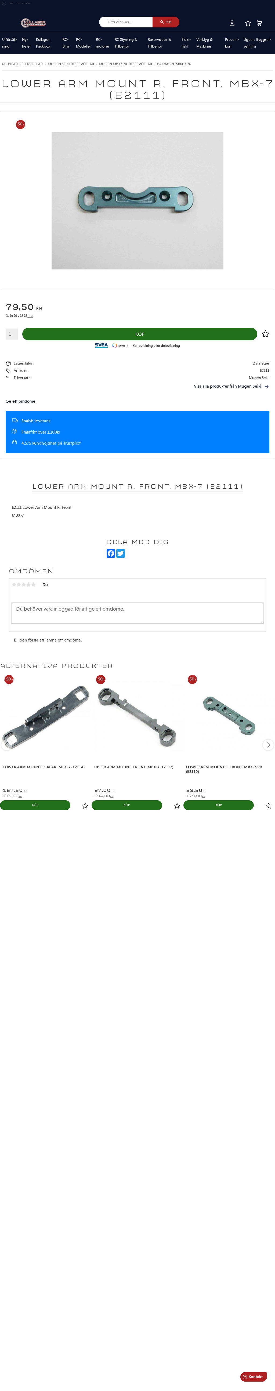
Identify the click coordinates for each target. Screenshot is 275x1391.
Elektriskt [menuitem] (186, 43)
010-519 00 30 (22, 3)
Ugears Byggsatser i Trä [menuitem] (257, 43)
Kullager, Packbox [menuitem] (43, 43)
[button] (248, 23)
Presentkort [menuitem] (232, 43)
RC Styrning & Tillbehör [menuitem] (126, 43)
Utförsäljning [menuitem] (9, 43)
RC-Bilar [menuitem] (66, 43)
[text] (137, 308)
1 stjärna (14, 584)
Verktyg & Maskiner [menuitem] (204, 43)
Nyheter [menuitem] (26, 43)
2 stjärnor (18, 584)
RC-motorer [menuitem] (102, 43)
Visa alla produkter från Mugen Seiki (227, 386)
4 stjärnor (28, 584)
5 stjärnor (33, 584)
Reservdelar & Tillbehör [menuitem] (159, 43)
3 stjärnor (23, 584)
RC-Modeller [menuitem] (83, 43)
